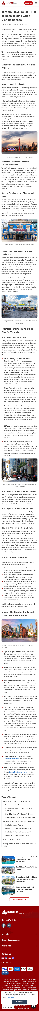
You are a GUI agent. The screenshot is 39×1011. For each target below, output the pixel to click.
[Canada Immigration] (9, 3)
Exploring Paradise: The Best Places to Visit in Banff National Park (26, 859)
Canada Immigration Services (18, 772)
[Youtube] (9, 925)
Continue (19, 1002)
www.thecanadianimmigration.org (13, 979)
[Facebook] (4, 925)
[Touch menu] (35, 3)
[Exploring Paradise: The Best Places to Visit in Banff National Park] (8, 860)
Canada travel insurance (11, 759)
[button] (33, 1006)
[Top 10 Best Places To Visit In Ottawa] (8, 870)
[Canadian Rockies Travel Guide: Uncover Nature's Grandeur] (8, 890)
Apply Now (28, 3)
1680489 (23, 1005)
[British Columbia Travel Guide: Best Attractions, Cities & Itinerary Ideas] (8, 880)
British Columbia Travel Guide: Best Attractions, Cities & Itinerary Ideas (26, 879)
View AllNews (18, 899)
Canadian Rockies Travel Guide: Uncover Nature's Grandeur (25, 889)
